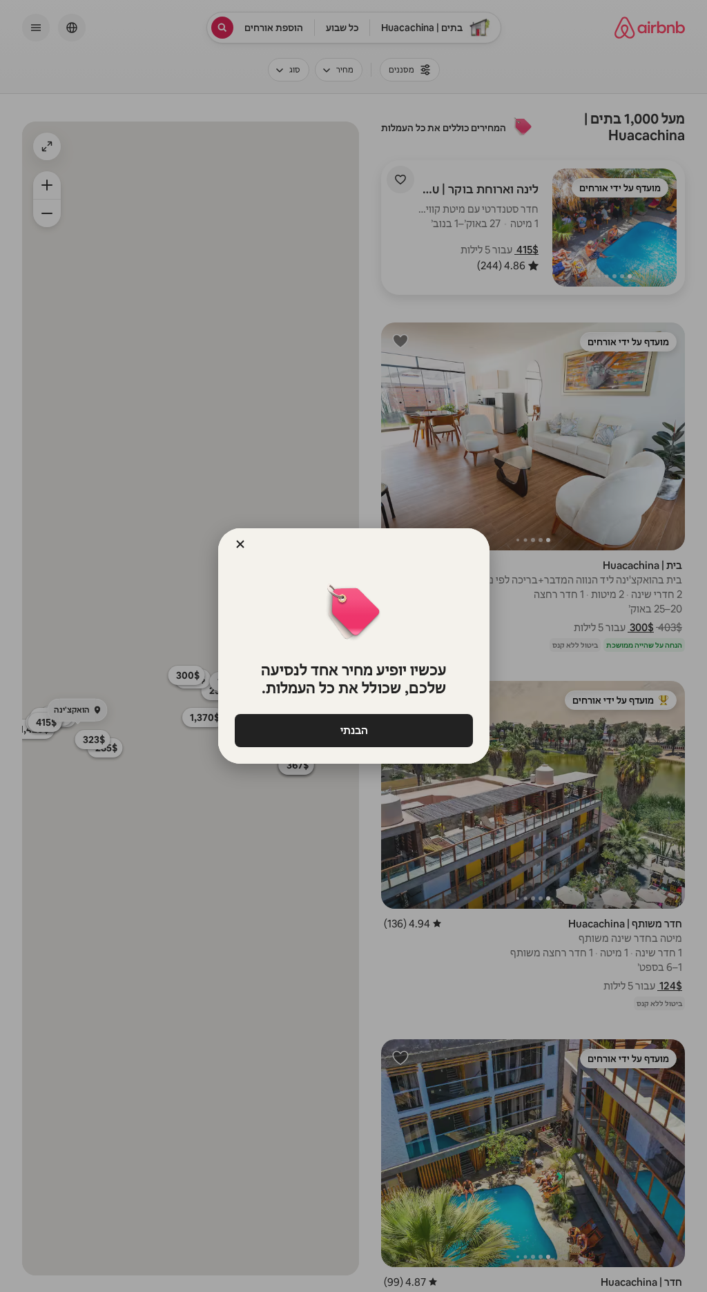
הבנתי (353, 730)
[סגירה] (240, 544)
